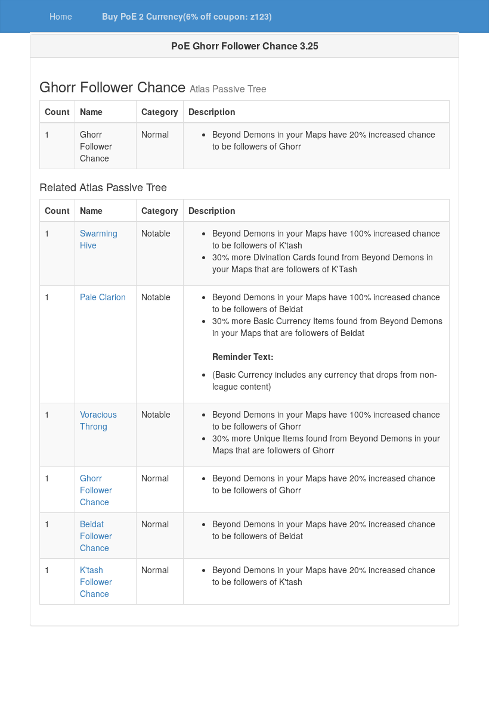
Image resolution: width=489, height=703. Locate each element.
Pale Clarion (103, 297)
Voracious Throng (98, 420)
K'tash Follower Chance (96, 581)
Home (60, 16)
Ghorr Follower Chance (96, 490)
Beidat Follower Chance (96, 535)
